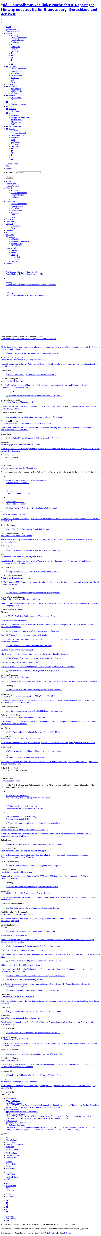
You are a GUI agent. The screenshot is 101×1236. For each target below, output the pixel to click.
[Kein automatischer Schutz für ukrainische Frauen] (33, 732)
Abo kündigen (11, 1140)
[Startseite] (50, 9)
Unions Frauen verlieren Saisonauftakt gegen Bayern (21, 557)
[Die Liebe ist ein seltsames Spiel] (31, 508)
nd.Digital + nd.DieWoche (21, 117)
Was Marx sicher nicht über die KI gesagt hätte (19, 468)
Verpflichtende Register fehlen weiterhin (16, 872)
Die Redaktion (11, 1153)
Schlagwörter (11, 1186)
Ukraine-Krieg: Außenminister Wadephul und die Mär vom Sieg (26, 423)
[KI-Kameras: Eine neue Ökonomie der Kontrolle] (34, 396)
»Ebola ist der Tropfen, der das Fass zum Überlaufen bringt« (24, 830)
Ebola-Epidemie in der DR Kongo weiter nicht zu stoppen (23, 851)
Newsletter (15, 51)
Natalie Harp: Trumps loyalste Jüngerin (16, 578)
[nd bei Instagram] (12, 58)
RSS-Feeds (10, 1196)
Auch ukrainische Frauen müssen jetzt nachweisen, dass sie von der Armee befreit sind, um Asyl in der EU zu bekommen (48, 743)
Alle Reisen (15, 111)
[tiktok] (12, 157)
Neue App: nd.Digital (14, 1144)
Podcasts (14, 49)
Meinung (14, 35)
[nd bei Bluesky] (12, 55)
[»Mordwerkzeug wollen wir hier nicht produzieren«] (33, 593)
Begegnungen (16, 75)
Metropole (15, 78)
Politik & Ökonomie (19, 38)
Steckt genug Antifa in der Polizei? (14, 1039)
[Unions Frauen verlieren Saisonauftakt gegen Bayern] (33, 550)
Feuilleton (15, 42)
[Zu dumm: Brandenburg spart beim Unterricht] (35, 1075)
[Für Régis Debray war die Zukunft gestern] (34, 908)
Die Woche (15, 47)
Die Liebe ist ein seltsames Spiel (13, 514)
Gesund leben (16, 98)
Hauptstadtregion (17, 40)
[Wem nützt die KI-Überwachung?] (31, 375)
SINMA (67, 1233)
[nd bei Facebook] (11, 60)
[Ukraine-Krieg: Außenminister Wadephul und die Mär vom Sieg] (34, 417)
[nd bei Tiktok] (12, 62)
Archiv (8, 1183)
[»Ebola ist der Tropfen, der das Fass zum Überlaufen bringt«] (34, 823)
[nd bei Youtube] (12, 64)
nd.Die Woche (16, 91)
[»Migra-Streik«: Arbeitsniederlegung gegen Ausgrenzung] (33, 353)
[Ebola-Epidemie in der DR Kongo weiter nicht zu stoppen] (35, 844)
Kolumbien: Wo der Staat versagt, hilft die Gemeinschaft (23, 717)
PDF (8, 1142)
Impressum (10, 1172)
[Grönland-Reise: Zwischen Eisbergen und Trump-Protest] (34, 751)
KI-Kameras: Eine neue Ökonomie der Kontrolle (20, 402)
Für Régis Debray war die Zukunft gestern (17, 914)
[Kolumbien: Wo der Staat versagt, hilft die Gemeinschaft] (35, 711)
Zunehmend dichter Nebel (11, 1060)
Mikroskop (15, 73)
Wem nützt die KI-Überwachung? (14, 381)
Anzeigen (9, 1166)
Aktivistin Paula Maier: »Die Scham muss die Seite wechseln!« (25, 893)
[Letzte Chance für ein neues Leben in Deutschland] (34, 1011)
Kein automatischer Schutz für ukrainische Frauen (20, 738)
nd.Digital (15, 115)
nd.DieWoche (16, 120)
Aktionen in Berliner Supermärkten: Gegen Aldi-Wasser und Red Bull (28, 696)
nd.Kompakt (16, 89)
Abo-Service (16, 122)
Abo (2, 20)
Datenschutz (11, 1175)
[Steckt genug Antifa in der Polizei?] (33, 1033)
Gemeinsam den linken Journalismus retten (17, 997)
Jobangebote (11, 1164)
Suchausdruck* (12, 172)
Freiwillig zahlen (12, 1149)
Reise (13, 82)
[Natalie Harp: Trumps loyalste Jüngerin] (33, 571)
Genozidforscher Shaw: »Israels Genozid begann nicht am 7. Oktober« (28, 339)
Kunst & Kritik (17, 71)
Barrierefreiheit (12, 1177)
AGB (8, 1179)
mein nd (9, 168)
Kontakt (9, 1162)
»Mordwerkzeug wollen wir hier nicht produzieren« (21, 599)
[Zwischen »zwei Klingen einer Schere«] (27, 529)
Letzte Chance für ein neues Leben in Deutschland (20, 1018)
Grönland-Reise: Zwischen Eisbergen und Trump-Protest (23, 757)
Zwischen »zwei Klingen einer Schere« (16, 536)
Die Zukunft (11, 1194)
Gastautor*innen (12, 1155)
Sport (13, 44)
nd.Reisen (10, 1190)
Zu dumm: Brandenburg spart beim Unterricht (19, 1081)
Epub (13, 1142)
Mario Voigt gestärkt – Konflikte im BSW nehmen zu (21, 444)
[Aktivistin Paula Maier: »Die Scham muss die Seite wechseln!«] (32, 887)
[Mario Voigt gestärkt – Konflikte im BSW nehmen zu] (34, 438)
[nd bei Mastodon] (12, 53)
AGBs (13, 124)
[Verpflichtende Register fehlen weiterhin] (34, 865)
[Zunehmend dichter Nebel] (34, 1054)
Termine (9, 106)
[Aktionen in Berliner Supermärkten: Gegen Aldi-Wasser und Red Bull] (34, 690)
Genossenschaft (12, 164)
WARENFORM (49, 1233)
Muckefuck (15, 93)
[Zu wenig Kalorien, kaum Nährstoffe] (33, 671)
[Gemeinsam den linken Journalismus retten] (33, 990)
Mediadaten (10, 1168)
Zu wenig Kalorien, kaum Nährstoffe (15, 677)
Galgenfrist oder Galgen (10, 781)
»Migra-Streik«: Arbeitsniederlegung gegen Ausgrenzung (23, 360)
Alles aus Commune (19, 104)
